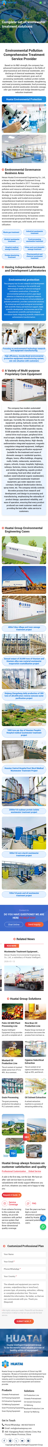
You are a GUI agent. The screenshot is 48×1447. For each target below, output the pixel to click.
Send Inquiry (34, 924)
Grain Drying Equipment (11, 1411)
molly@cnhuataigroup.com (21, 1424)
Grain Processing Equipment (13, 1407)
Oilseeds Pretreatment (10, 1394)
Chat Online (13, 924)
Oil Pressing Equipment (11, 1398)
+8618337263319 (28, 1421)
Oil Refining (28, 1404)
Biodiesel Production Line (34, 1407)
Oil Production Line (31, 1394)
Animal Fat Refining (31, 1411)
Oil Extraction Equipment (11, 1401)
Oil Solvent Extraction (32, 1401)
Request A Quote (10, 1195)
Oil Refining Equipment (11, 1404)
